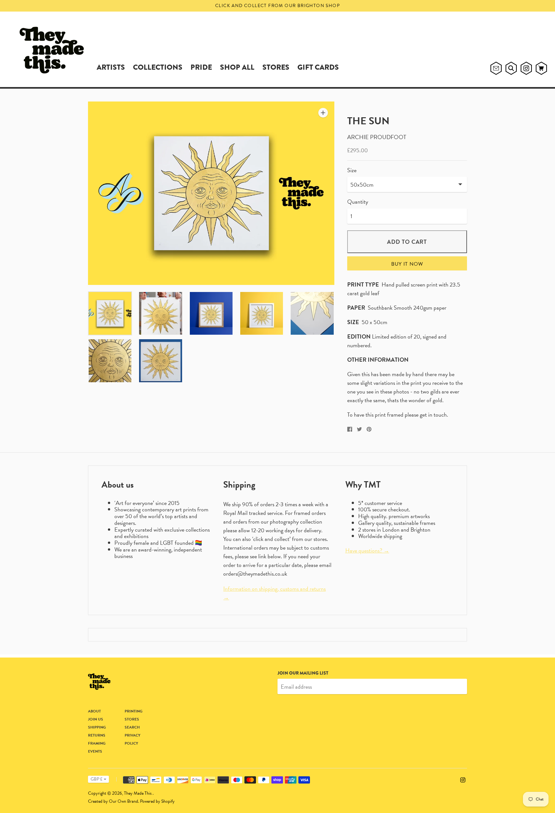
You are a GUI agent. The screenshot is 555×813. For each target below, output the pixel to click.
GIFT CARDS (318, 67)
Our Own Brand (123, 801)
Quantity (357, 202)
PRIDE (201, 67)
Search (132, 727)
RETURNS (96, 735)
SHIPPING (97, 727)
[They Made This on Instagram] (462, 778)
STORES (275, 67)
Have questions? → (367, 550)
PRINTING (134, 711)
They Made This (138, 793)
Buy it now (407, 264)
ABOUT (94, 711)
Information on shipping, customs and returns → (274, 593)
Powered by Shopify (157, 801)
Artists (111, 67)
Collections (157, 67)
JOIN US (95, 719)
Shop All (237, 67)
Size (352, 170)
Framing (97, 743)
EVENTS (95, 751)
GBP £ (96, 779)
